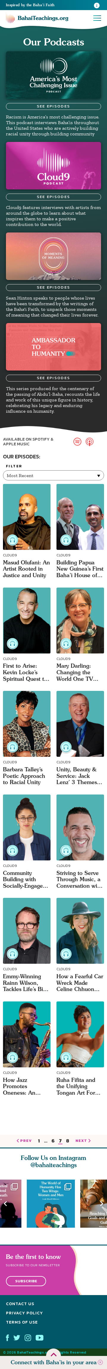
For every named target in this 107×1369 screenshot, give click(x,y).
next (81, 1141)
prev (26, 1141)
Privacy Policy (24, 1313)
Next (101, 1203)
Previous (5, 1203)
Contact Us (20, 1304)
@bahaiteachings (54, 1164)
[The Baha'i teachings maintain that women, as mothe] (53, 1204)
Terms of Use (22, 1322)
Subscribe (26, 1281)
